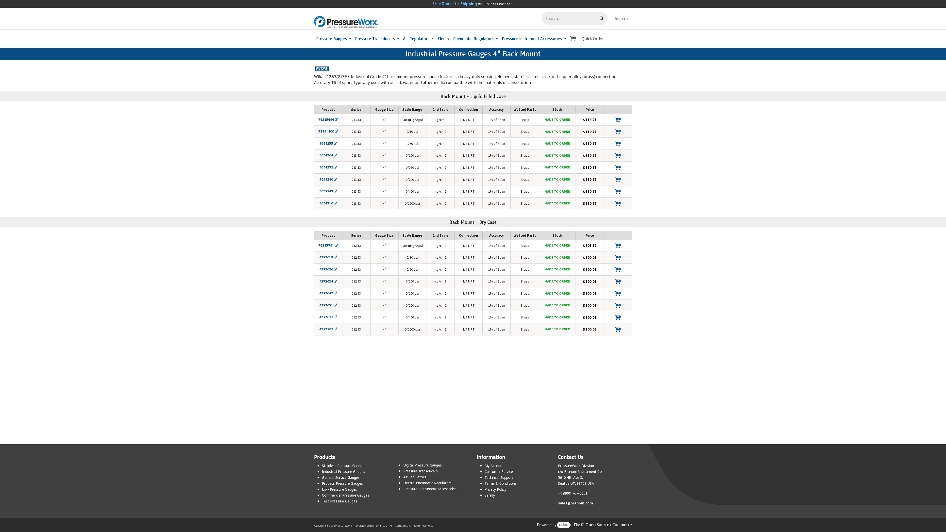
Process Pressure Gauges (342, 483)
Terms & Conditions (501, 483)
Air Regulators (414, 477)
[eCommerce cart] (573, 39)
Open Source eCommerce (609, 524)
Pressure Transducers (420, 471)
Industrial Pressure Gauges (343, 471)
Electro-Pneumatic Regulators (427, 483)
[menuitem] (333, 39)
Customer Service (499, 471)
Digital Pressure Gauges (422, 465)
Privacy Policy (495, 489)
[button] (618, 119)
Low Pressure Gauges (339, 489)
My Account (494, 465)
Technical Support (499, 477)
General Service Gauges (341, 477)
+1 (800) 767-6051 (572, 493)
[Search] (601, 18)
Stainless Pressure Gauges (343, 465)
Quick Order (592, 38)
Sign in (621, 18)
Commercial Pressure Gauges (345, 495)
